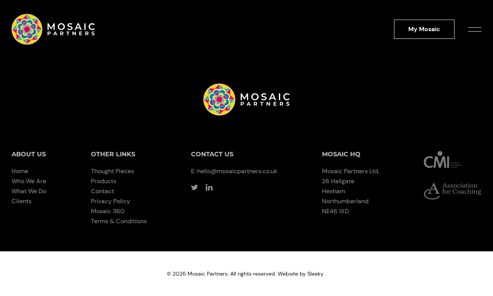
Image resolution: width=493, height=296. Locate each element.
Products (103, 181)
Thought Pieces (112, 171)
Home (20, 171)
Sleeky (315, 273)
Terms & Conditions (119, 221)
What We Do (29, 191)
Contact (102, 191)
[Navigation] (474, 29)
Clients (22, 201)
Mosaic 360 (107, 211)
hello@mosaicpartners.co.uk (237, 171)
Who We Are (29, 181)
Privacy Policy (110, 201)
